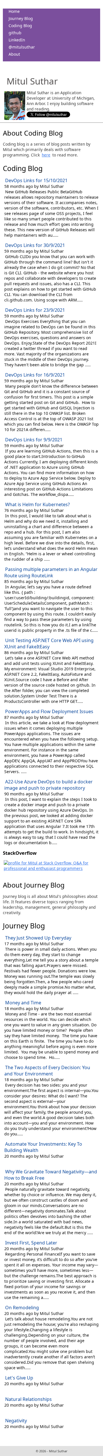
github (15, 32)
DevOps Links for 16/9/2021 (35, 375)
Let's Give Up (19, 1378)
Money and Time (23, 1003)
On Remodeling (22, 1307)
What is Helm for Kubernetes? (37, 504)
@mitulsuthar (22, 47)
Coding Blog (20, 25)
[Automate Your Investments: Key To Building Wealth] (5, 1161)
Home (14, 11)
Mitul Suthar (32, 81)
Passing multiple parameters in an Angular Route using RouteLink (51, 572)
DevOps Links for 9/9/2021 (33, 440)
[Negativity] (5, 1432)
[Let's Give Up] (5, 1389)
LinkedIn (17, 40)
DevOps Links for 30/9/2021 (35, 245)
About (14, 54)
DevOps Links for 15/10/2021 (36, 180)
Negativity (16, 1420)
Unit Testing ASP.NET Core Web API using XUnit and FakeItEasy (49, 643)
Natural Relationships (28, 1399)
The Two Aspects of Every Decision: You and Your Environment (47, 1070)
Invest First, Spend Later (31, 1243)
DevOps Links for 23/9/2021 (35, 310)
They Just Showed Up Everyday (38, 938)
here (46, 155)
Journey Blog (21, 18)
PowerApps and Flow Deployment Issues (49, 711)
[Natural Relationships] (5, 1410)
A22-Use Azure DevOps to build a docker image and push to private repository (48, 785)
